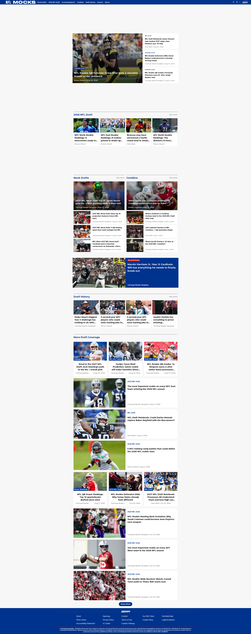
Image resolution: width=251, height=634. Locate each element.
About (78, 616)
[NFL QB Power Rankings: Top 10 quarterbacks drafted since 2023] (90, 489)
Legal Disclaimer (168, 620)
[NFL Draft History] (134, 260)
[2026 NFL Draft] (80, 69)
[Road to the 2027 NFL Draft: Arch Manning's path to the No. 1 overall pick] (90, 359)
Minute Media (69, 628)
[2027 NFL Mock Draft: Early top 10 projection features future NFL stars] (99, 217)
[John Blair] (148, 47)
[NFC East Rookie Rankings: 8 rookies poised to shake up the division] (112, 132)
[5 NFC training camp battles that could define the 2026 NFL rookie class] (125, 455)
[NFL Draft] (148, 36)
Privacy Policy (108, 620)
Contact (124, 616)
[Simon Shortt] (79, 80)
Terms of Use (126, 620)
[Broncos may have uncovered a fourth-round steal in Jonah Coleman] (138, 132)
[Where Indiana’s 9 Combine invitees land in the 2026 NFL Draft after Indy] (151, 217)
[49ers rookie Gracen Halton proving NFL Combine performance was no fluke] (151, 195)
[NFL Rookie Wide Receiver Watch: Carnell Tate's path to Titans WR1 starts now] (125, 585)
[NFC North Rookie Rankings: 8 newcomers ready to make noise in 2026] (86, 132)
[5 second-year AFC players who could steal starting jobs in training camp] (138, 314)
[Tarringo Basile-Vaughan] (154, 64)
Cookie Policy (148, 620)
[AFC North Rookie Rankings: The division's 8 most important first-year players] (165, 132)
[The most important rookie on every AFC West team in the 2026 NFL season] (125, 554)
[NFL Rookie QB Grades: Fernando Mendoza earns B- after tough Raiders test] (161, 75)
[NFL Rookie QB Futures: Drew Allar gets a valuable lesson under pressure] (107, 58)
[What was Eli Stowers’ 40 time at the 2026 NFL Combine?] (151, 245)
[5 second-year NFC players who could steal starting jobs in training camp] (112, 314)
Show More (125, 604)
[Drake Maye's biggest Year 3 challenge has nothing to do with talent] (86, 314)
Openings (106, 616)
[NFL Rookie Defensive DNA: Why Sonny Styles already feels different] (125, 489)
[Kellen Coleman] (135, 207)
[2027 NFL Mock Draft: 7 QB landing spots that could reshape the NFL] (99, 231)
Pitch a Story (81, 620)
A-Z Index (106, 623)
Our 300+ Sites (148, 616)
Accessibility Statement (85, 623)
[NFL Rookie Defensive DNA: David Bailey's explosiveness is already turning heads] (161, 58)
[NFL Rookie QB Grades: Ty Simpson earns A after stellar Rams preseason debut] (160, 359)
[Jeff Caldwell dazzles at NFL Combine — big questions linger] (151, 231)
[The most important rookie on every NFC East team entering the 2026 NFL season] (125, 393)
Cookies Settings (128, 623)
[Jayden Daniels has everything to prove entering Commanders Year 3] (165, 314)
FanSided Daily (167, 616)
